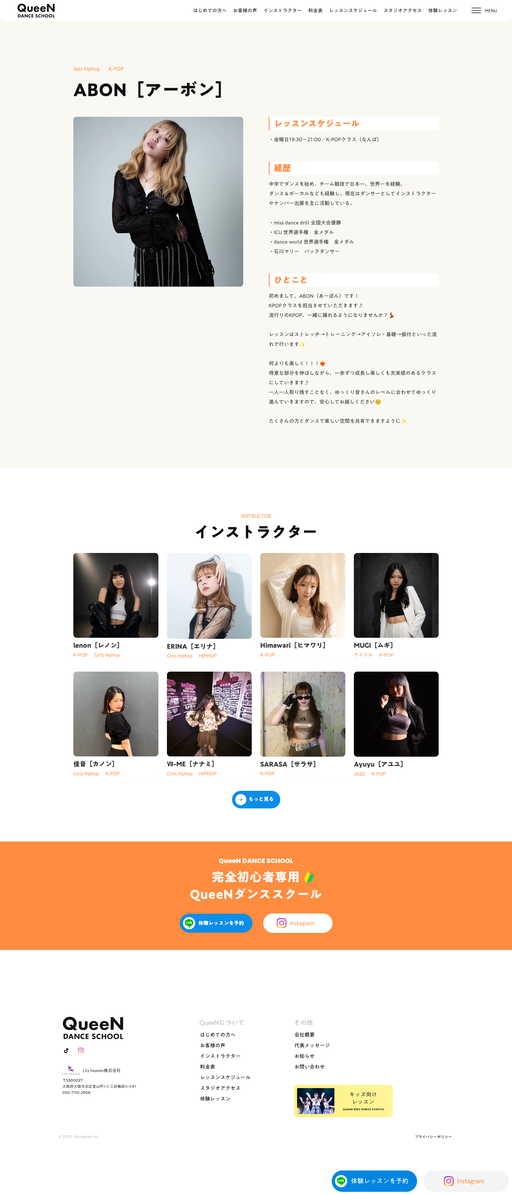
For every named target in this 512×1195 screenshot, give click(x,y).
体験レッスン (442, 10)
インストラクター (282, 10)
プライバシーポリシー (433, 1137)
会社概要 (304, 1035)
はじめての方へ (210, 10)
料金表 (315, 10)
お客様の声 (245, 10)
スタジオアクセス (402, 10)
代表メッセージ (312, 1045)
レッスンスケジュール (353, 10)
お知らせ (304, 1056)
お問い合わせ (309, 1067)
